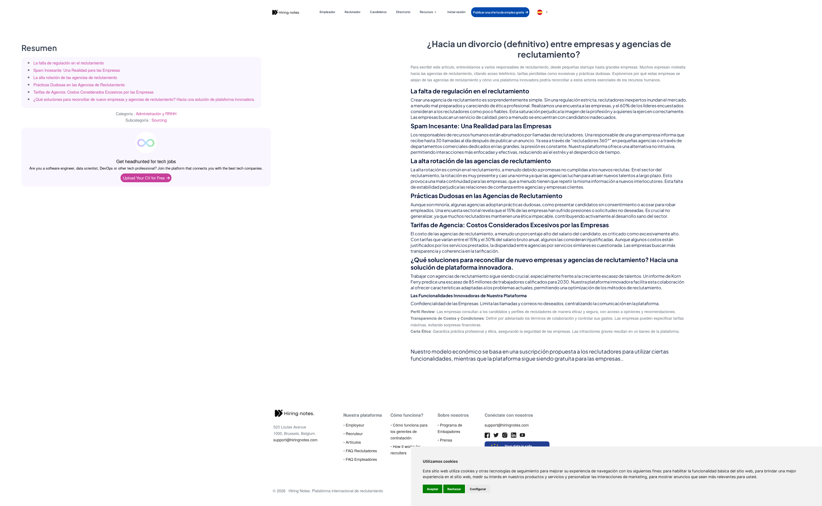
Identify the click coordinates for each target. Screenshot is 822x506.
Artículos (353, 442)
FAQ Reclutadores (361, 450)
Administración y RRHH (156, 113)
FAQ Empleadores (361, 459)
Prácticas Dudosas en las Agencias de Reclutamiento (79, 84)
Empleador (327, 12)
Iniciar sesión (456, 12)
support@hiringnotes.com (295, 439)
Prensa (446, 440)
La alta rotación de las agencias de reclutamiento (75, 77)
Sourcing (159, 120)
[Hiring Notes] (286, 12)
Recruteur (354, 433)
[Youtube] (522, 436)
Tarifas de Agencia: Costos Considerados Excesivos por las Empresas (93, 92)
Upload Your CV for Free (144, 178)
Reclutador (352, 12)
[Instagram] (505, 436)
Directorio (403, 12)
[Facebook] (487, 436)
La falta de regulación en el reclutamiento (68, 63)
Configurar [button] (478, 489)
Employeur (355, 425)
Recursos (426, 12)
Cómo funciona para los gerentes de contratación (408, 431)
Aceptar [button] (432, 489)
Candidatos (378, 12)
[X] (496, 436)
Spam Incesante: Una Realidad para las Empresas (76, 70)
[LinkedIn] (513, 436)
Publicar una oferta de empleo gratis (498, 12)
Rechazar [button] (454, 489)
